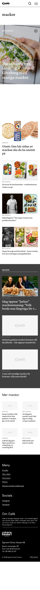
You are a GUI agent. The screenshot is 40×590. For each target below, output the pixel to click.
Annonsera (6, 478)
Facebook (5, 505)
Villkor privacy (34, 557)
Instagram (6, 501)
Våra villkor (6, 474)
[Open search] (29, 3)
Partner (5, 482)
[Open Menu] (36, 3)
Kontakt (5, 470)
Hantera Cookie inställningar (13, 486)
